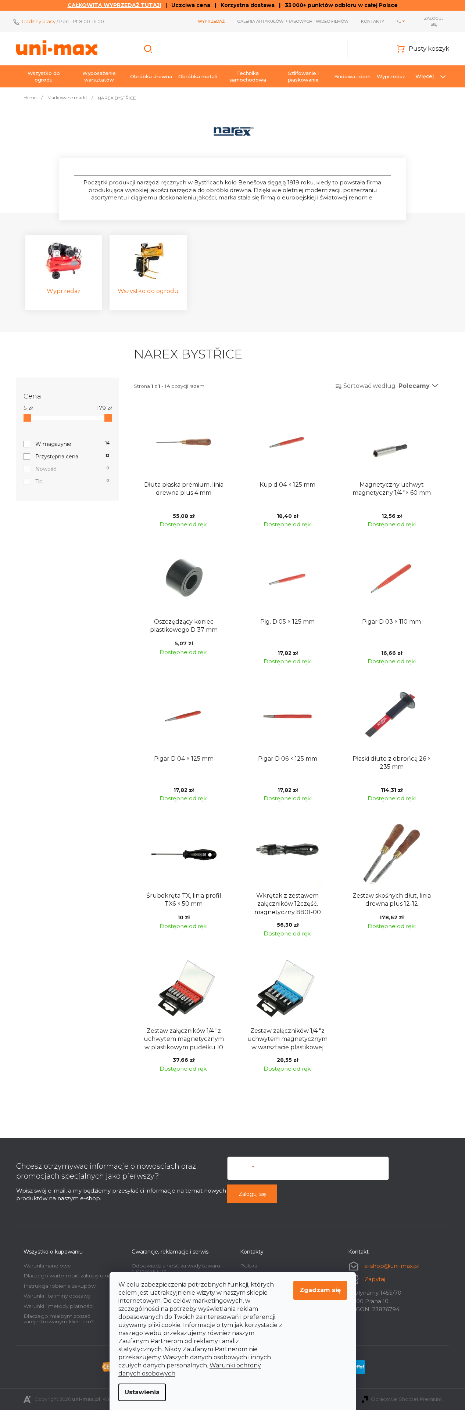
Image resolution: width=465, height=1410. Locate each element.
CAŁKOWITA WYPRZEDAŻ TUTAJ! (114, 5)
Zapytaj (375, 1279)
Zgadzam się (320, 1290)
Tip (72, 481)
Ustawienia (142, 1392)
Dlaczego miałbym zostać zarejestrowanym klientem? (59, 1319)
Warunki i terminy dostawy (57, 1295)
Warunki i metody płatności (58, 1306)
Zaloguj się (252, 1194)
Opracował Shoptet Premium (406, 1399)
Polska (248, 1265)
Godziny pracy (39, 21)
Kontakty (372, 21)
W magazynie (72, 444)
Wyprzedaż (211, 21)
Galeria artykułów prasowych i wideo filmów (292, 21)
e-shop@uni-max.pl (391, 1265)
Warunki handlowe (47, 1265)
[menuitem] (43, 76)
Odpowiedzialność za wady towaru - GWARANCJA (177, 1268)
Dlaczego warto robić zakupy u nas (69, 1275)
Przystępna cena (72, 456)
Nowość (72, 469)
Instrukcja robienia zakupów (60, 1286)
